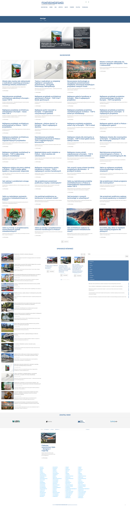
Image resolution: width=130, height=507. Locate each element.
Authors (57, 429)
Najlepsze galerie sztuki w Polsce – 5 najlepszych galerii (113, 124)
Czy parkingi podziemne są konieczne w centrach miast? (46, 197)
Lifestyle (91, 269)
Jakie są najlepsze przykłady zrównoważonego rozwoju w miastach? (111, 169)
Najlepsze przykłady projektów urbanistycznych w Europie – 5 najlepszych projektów (112, 111)
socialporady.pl (68, 496)
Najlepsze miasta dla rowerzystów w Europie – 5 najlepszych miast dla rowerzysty (113, 138)
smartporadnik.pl (68, 495)
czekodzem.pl (42, 473)
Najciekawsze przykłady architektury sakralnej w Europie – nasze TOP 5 (16, 98)
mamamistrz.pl (55, 482)
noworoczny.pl (55, 472)
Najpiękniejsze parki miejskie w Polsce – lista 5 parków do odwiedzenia (47, 154)
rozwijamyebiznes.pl (69, 493)
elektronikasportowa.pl (43, 478)
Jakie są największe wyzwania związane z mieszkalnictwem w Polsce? (14, 198)
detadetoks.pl (42, 477)
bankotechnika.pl (42, 483)
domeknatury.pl (42, 493)
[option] (51, 264)
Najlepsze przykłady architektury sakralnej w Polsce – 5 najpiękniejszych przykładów (15, 138)
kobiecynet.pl (55, 491)
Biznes (91, 263)
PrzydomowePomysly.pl (69, 491)
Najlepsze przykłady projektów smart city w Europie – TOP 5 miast (81, 124)
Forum (43, 41)
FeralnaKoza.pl (55, 486)
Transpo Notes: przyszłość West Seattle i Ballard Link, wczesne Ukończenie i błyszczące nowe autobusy (65, 269)
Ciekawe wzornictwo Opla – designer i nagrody (48, 448)
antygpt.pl (67, 467)
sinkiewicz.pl (55, 477)
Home (41, 20)
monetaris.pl (68, 474)
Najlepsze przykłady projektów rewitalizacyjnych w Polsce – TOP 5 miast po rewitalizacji (81, 111)
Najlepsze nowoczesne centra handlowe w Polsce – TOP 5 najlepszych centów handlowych (48, 169)
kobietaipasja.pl (42, 495)
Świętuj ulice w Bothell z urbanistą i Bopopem (23, 254)
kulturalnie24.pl (55, 467)
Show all (88, 429)
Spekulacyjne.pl (68, 497)
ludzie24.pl (67, 473)
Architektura (92, 261)
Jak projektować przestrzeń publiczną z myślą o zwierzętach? (48, 182)
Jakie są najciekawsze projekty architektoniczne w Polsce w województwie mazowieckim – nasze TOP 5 (79, 183)
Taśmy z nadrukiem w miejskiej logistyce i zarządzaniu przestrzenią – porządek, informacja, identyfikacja (82, 33)
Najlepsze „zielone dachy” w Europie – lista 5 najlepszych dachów (46, 125)
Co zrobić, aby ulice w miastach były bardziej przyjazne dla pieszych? (112, 229)
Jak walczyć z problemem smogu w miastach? (15, 182)
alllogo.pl (41, 469)
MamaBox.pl (42, 496)
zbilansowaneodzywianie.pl (57, 478)
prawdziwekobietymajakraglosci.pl (71, 488)
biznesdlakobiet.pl (43, 487)
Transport (91, 277)
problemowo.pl (68, 477)
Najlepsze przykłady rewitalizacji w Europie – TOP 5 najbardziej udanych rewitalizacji (16, 154)
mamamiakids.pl (55, 481)
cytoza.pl (67, 468)
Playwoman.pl (68, 483)
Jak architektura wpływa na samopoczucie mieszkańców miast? (78, 229)
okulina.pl (67, 479)
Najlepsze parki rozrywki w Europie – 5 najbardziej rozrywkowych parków (45, 111)
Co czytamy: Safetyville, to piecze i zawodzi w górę (24, 343)
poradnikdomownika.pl (69, 486)
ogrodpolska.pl (55, 474)
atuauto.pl (41, 481)
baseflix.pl (41, 472)
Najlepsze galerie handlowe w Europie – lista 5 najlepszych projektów (79, 98)
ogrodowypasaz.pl (56, 473)
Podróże (91, 273)
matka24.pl (54, 469)
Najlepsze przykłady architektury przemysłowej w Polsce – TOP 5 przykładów (15, 125)
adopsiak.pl (42, 468)
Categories (47, 429)
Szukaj (127, 256)
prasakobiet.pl (68, 487)
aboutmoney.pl (42, 479)
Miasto (91, 271)
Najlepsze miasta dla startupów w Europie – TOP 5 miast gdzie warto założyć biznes (81, 138)
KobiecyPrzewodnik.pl (56, 492)
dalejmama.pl (42, 491)
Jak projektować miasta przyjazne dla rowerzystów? (113, 182)
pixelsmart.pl (68, 481)
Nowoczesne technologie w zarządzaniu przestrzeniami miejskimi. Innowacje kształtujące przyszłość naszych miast (81, 42)
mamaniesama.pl (55, 493)
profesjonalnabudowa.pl (69, 478)
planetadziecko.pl (68, 482)
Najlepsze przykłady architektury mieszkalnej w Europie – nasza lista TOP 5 (15, 111)
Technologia (92, 275)
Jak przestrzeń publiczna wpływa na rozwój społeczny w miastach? (113, 197)
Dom (90, 267)
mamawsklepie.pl (55, 495)
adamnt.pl (41, 467)
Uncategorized (92, 279)
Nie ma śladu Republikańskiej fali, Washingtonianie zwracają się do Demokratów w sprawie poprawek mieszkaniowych (77, 268)
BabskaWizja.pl (42, 482)
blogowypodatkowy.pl (43, 488)
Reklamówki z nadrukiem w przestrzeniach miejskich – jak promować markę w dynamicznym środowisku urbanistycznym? (105, 290)
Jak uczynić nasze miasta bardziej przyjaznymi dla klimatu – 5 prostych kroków (80, 169)
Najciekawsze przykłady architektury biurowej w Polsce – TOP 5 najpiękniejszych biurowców (48, 139)
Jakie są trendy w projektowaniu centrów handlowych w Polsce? (48, 228)
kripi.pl (67, 472)
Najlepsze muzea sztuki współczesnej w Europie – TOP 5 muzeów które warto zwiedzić (80, 154)
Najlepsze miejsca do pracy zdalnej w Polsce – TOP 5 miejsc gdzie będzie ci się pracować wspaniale (16, 169)
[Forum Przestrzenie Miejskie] (53, 3)
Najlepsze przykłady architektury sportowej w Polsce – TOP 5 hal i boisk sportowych (48, 98)
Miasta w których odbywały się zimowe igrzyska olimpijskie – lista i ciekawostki (113, 63)
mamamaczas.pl (55, 479)
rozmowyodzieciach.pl (69, 492)
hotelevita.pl (55, 488)
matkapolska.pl (55, 496)
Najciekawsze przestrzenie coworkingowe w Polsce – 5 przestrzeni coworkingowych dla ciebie (113, 154)
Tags (52, 429)
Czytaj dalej (5, 90)
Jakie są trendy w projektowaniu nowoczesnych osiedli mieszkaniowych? (15, 229)
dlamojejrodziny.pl (43, 492)
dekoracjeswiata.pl (43, 474)
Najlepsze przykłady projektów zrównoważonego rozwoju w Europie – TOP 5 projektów (112, 98)
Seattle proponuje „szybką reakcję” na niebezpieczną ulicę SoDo (27, 292)
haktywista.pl (68, 469)
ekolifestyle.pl (55, 483)
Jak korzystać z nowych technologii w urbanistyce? (78, 197)
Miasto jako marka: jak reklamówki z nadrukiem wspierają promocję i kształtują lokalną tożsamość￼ (55, 45)
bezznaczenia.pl (42, 486)
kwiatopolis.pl (55, 468)
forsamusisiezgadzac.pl (56, 487)
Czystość (91, 265)
